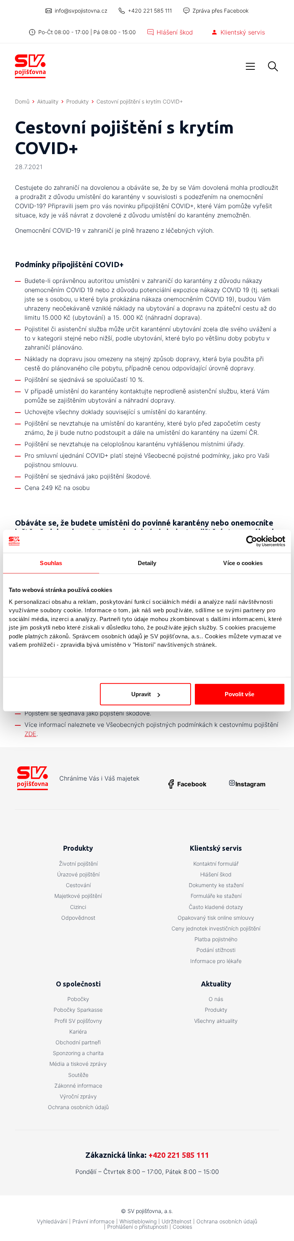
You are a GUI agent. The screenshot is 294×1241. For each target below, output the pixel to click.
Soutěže (78, 1075)
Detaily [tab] (147, 562)
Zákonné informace (78, 1085)
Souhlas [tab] (51, 562)
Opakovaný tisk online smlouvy (216, 917)
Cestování (78, 885)
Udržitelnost (176, 1221)
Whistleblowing (138, 1221)
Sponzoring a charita (78, 1053)
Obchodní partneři (78, 1042)
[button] (273, 66)
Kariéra (78, 1031)
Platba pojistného (215, 939)
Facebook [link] (191, 784)
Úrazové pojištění (78, 874)
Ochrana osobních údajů (78, 1107)
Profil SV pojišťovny (78, 1020)
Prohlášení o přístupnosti (137, 1226)
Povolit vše (239, 694)
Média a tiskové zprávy (78, 1063)
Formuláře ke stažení (216, 896)
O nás (216, 999)
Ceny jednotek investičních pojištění (216, 928)
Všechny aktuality (216, 1020)
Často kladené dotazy (216, 907)
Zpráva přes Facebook (220, 10)
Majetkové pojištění (78, 896)
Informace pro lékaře (216, 961)
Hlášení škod (175, 32)
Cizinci (78, 907)
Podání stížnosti (215, 950)
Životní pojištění (78, 863)
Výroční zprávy (78, 1096)
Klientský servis (242, 32)
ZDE (30, 734)
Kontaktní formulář (215, 863)
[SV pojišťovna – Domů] (30, 66)
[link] (242, 784)
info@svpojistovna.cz (81, 10)
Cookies (182, 1226)
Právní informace (93, 1221)
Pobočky (78, 999)
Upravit (141, 694)
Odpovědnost (78, 917)
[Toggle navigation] (250, 66)
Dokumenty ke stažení (216, 885)
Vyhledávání (52, 1221)
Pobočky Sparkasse (78, 1009)
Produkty (216, 1009)
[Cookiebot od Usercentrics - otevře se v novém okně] (251, 541)
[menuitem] (78, 863)
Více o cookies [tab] (242, 562)
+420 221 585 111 (150, 10)
